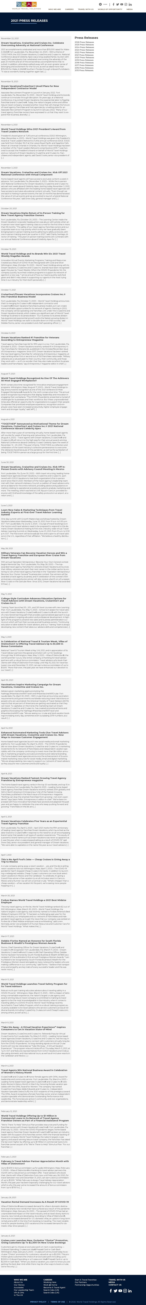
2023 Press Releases (84, 50)
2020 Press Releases (84, 57)
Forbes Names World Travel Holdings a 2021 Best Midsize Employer (33, 901)
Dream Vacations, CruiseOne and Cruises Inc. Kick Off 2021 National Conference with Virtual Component (34, 173)
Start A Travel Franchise (85, 1280)
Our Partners (81, 1282)
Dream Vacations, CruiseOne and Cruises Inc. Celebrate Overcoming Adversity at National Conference (32, 44)
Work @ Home (50, 1285)
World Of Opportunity (110, 9)
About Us (18, 1282)
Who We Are (54, 9)
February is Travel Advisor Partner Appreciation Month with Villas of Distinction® (35, 1162)
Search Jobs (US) (51, 1290)
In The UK (18, 1295)
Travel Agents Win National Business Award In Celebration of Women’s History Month (34, 1071)
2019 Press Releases (84, 60)
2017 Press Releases (84, 65)
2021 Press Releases (84, 55)
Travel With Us (86, 9)
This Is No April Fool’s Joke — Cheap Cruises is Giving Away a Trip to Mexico (35, 860)
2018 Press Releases (84, 63)
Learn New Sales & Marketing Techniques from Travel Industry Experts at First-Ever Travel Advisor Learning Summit (31, 512)
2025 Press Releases (84, 45)
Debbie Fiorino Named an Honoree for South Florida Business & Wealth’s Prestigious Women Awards (31, 942)
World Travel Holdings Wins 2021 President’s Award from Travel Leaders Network (33, 130)
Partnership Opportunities (87, 1285)
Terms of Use (58, 1302)
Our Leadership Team (24, 1290)
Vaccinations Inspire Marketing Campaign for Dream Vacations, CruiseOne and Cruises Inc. (31, 685)
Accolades (19, 1287)
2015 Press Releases (84, 70)
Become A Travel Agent (54, 1287)
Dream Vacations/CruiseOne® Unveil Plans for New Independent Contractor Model (30, 87)
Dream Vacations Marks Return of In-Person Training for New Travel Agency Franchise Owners (33, 214)
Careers (69, 9)
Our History (19, 1285)
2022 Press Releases (84, 52)
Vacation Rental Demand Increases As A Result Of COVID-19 (35, 1202)
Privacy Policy (38, 1302)
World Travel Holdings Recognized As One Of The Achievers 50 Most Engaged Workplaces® (35, 379)
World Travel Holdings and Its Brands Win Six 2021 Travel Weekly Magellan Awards (33, 254)
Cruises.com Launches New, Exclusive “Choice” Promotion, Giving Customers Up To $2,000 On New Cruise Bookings (34, 1241)
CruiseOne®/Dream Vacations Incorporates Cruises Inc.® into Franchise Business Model (33, 295)
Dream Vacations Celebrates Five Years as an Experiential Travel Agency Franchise (34, 822)
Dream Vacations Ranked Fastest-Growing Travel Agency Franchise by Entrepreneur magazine (33, 779)
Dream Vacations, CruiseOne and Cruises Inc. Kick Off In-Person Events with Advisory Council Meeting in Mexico (33, 468)
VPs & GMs (19, 1293)
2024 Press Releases (84, 47)
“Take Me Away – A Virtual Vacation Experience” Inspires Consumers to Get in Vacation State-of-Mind (33, 1028)
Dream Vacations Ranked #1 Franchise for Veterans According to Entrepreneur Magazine (30, 338)
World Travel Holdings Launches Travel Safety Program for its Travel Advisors (34, 985)
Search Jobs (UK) (51, 1293)
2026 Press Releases (84, 42)
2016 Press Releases (84, 68)
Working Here (49, 1282)
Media (130, 9)
